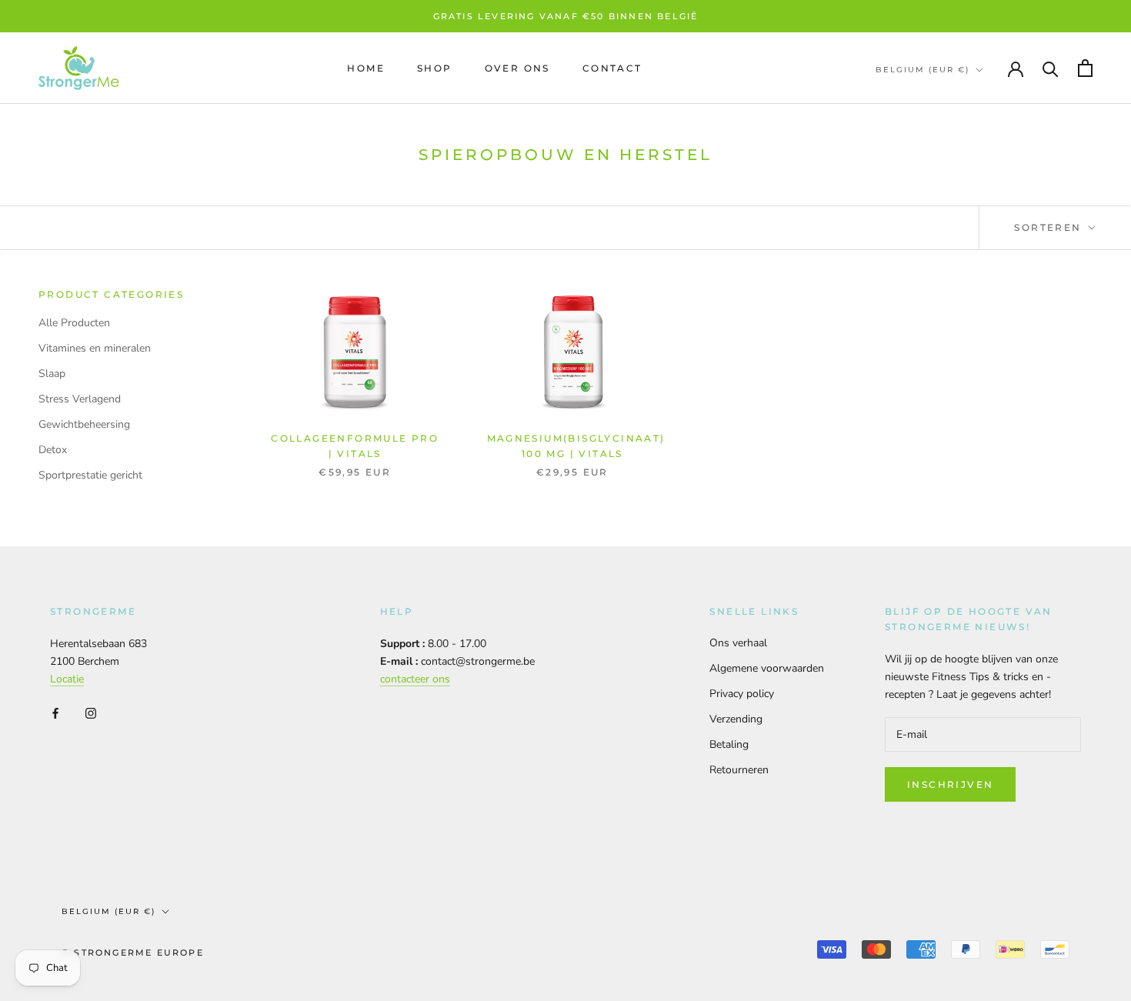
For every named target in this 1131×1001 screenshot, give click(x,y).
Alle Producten (74, 322)
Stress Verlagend (79, 399)
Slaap (51, 373)
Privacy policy (741, 693)
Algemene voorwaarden (766, 668)
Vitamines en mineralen (94, 348)
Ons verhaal (738, 643)
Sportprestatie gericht (90, 475)
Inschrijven (950, 784)
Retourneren (739, 769)
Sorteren (1050, 227)
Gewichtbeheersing (84, 424)
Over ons (517, 68)
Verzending (735, 719)
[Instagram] (90, 712)
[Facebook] (55, 712)
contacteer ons (415, 679)
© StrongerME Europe (133, 952)
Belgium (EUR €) (922, 70)
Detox (52, 449)
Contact (612, 68)
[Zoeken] (1051, 68)
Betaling (729, 744)
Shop (434, 68)
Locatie (67, 679)
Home (366, 68)
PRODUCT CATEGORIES (111, 294)
